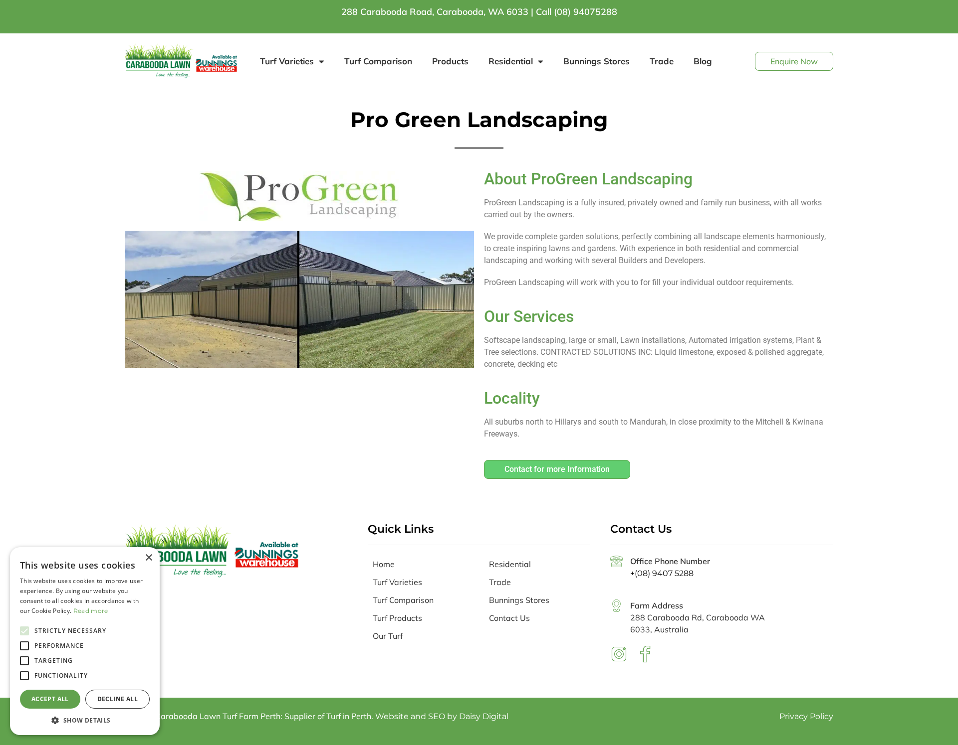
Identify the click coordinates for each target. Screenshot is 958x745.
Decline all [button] (117, 699)
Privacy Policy (806, 716)
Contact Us (509, 618)
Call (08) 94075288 (576, 11)
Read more (90, 610)
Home (384, 564)
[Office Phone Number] (616, 561)
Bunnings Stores (596, 61)
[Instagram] (619, 654)
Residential (510, 61)
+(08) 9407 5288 (662, 573)
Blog (703, 61)
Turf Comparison (378, 61)
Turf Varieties (287, 61)
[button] (85, 720)
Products (450, 61)
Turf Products (397, 618)
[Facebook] (645, 654)
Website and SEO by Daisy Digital (441, 716)
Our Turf (388, 636)
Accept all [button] (50, 699)
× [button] (148, 558)
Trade (662, 61)
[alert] (85, 641)
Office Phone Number (670, 561)
